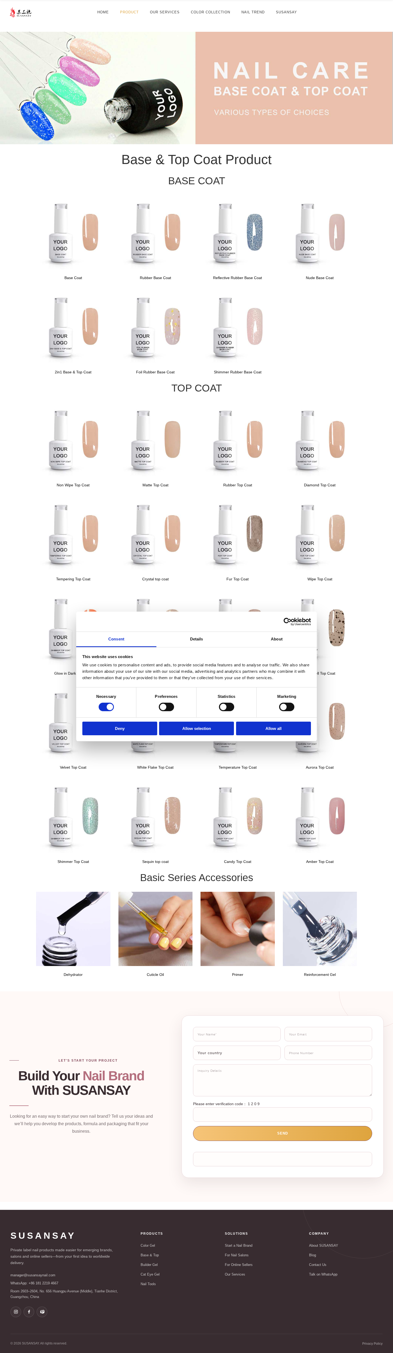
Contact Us (317, 1265)
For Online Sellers (239, 1265)
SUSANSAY (43, 1235)
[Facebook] (29, 1312)
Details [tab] (196, 639)
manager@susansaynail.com (32, 1275)
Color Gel (148, 1245)
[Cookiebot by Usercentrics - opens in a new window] (287, 621)
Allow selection (196, 728)
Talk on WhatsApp (323, 1274)
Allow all (273, 728)
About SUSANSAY (323, 1245)
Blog (312, 1255)
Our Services (235, 1274)
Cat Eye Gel (150, 1274)
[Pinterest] (42, 1312)
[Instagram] (15, 1312)
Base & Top (150, 1255)
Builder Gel (149, 1265)
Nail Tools (148, 1284)
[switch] (166, 707)
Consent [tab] (116, 639)
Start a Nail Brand (238, 1245)
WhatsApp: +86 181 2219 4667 (34, 1283)
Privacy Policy (372, 1344)
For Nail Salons (237, 1255)
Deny (120, 728)
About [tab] (277, 639)
